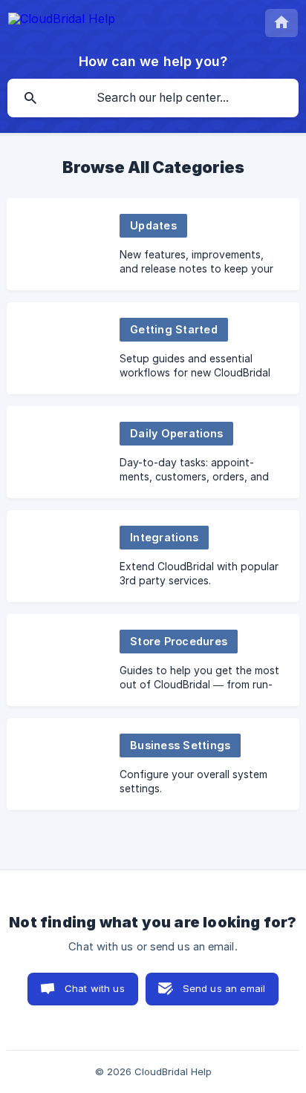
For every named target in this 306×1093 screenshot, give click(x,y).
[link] (153, 244)
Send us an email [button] (224, 988)
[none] (61, 21)
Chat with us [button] (95, 988)
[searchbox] (153, 98)
